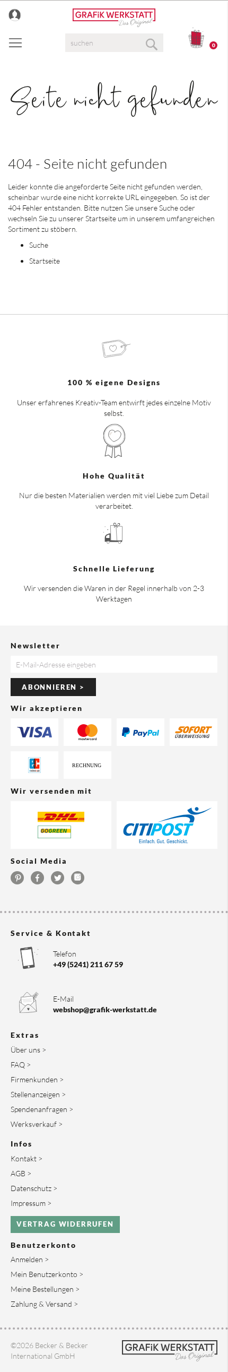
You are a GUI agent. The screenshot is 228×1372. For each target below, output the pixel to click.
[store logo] (114, 17)
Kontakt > (26, 1158)
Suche (168, 207)
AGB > (21, 1173)
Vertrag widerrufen (65, 1224)
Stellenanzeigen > (38, 1094)
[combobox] (114, 42)
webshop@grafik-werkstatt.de (105, 1009)
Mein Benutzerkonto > (47, 1274)
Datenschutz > (34, 1188)
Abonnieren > (53, 687)
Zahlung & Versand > (44, 1303)
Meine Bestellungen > (45, 1288)
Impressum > (31, 1203)
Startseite (100, 218)
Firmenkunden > (37, 1079)
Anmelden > (30, 1259)
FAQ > (21, 1064)
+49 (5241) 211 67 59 (88, 964)
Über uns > (28, 1049)
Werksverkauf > (37, 1123)
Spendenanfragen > (42, 1109)
